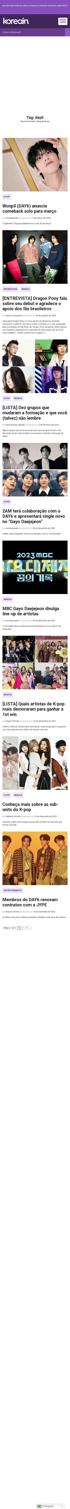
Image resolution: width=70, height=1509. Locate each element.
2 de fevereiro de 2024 (49, 425)
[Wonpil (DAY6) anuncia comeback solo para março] (35, 164)
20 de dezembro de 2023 (44, 621)
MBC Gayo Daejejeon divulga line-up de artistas (30, 611)
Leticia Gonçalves (14, 315)
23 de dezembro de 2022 (44, 721)
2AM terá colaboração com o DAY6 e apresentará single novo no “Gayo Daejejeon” (33, 516)
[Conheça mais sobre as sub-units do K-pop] (35, 763)
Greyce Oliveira (12, 721)
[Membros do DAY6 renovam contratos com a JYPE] (35, 858)
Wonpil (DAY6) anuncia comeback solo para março (29, 208)
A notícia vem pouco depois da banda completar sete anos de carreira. (34, 917)
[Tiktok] (61, 11)
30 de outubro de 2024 (46, 315)
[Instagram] (46, 11)
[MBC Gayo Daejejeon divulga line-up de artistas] (35, 567)
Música (26, 289)
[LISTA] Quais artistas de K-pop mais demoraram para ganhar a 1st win (33, 709)
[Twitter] (50, 11)
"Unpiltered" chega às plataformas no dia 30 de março (26, 223)
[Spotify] (57, 11)
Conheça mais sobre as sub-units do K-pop (30, 807)
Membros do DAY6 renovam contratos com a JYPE (30, 902)
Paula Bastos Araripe (15, 425)
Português (47, 1506)
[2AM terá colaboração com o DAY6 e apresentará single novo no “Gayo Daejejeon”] (35, 469)
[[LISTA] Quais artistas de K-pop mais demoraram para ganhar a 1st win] (35, 662)
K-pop (7, 197)
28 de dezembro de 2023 (44, 528)
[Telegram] (65, 11)
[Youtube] (54, 11)
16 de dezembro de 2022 (45, 816)
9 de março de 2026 (42, 218)
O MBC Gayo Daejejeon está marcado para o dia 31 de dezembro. (31, 534)
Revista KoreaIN (16, 21)
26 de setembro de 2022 (44, 912)
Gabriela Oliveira (13, 816)
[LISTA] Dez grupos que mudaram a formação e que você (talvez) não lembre (34, 413)
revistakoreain (12, 218)
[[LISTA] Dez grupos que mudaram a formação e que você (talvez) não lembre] (35, 366)
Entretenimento (13, 890)
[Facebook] (42, 11)
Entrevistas (10, 289)
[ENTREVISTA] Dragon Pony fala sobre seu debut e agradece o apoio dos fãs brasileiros (34, 304)
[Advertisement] (35, 73)
